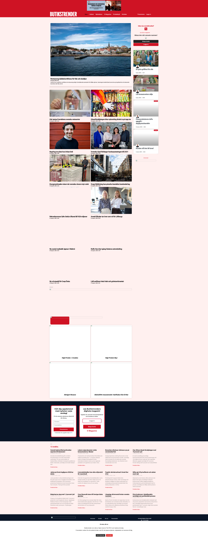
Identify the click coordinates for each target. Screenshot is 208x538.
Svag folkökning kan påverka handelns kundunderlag (110, 184)
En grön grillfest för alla (144, 69)
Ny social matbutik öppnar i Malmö (62, 249)
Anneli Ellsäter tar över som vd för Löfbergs (106, 217)
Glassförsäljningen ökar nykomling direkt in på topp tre (111, 119)
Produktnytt (116, 14)
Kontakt (100, 518)
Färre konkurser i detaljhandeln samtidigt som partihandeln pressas (144, 495)
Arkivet (92, 14)
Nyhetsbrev (99, 14)
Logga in (148, 14)
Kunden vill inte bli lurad (144, 148)
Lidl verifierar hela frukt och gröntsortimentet (107, 281)
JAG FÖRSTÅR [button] (100, 535)
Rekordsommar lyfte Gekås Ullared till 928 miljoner (68, 217)
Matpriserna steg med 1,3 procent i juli (62, 494)
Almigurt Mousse (70, 395)
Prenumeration (114, 518)
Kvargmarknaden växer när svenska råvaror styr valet (69, 184)
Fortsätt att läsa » (54, 467)
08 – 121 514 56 (144, 520)
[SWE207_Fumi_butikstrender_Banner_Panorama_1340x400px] (104, 2)
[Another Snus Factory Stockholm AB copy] (91, 289)
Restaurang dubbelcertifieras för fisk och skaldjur (68, 79)
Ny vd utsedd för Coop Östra (60, 281)
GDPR (71, 432)
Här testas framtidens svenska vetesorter (65, 119)
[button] (146, 29)
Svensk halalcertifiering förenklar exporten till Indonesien (61, 451)
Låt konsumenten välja (144, 94)
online (96, 416)
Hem (86, 14)
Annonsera (92, 518)
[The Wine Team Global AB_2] (146, 161)
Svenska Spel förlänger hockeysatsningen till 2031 (109, 152)
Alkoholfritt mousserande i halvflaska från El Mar (111, 395)
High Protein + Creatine (70, 358)
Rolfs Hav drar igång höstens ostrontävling (106, 249)
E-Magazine (107, 14)
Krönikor (124, 14)
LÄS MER (109, 535)
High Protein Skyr (111, 358)
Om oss (106, 518)
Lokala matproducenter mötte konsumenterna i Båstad (87, 451)
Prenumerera (141, 14)
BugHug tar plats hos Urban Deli (61, 152)
